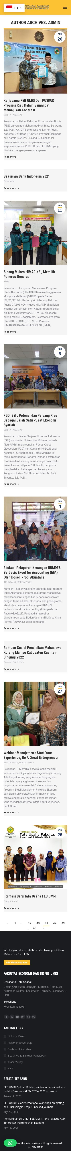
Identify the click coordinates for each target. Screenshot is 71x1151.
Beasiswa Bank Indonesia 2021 (27, 176)
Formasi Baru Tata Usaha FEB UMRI (30, 896)
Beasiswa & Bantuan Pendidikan (27, 1055)
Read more (10, 156)
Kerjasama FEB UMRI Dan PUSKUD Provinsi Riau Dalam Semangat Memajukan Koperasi (29, 105)
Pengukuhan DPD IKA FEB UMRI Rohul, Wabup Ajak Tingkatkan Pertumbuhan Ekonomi (34, 1120)
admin (54, 22)
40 (38, 923)
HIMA (6, 281)
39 (29, 923)
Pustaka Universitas (19, 1049)
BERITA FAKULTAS (13, 115)
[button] (10, 1143)
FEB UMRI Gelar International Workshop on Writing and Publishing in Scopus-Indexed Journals (34, 1105)
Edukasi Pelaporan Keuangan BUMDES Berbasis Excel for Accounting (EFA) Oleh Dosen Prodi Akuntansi (32, 572)
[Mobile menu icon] (65, 7)
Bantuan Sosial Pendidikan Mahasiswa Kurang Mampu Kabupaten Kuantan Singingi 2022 (32, 652)
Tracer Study (15, 1062)
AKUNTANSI (10, 582)
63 (35, 928)
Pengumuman (11, 901)
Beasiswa (9, 181)
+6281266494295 (14, 1006)
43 (63, 923)
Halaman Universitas (20, 1042)
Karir (10, 1068)
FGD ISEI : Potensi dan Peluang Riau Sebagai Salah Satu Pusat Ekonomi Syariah (30, 420)
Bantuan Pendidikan (14, 662)
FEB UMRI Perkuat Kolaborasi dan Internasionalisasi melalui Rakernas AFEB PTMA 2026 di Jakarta (34, 1089)
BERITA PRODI (24, 582)
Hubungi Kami (16, 1036)
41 (46, 923)
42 (54, 923)
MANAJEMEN (26, 762)
